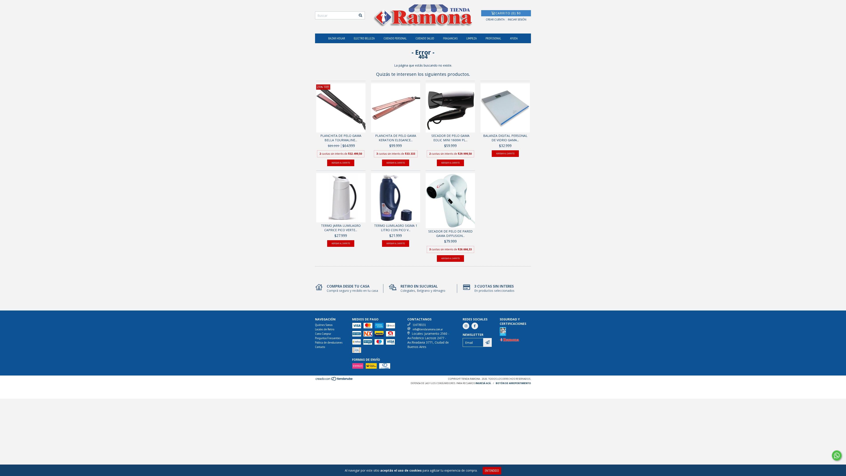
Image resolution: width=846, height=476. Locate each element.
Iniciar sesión (517, 19)
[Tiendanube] (334, 380)
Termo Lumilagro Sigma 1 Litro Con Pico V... (395, 227)
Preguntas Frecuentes (327, 338)
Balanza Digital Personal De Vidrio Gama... (505, 138)
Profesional (493, 38)
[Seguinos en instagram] (466, 326)
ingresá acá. (483, 383)
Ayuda (514, 38)
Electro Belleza (364, 38)
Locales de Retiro (324, 329)
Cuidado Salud (425, 38)
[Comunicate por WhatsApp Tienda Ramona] (837, 455)
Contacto (320, 347)
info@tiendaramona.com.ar (428, 329)
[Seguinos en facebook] (474, 326)
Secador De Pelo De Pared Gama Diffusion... (450, 233)
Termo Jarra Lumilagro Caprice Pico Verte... (341, 227)
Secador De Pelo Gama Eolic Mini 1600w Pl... (450, 138)
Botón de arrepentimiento (513, 383)
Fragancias (450, 38)
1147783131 (419, 325)
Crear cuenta (495, 19)
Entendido (492, 471)
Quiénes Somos (323, 325)
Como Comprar (323, 334)
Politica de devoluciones (328, 342)
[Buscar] (360, 15)
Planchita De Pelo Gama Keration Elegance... (395, 138)
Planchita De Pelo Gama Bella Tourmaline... (340, 138)
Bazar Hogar (336, 38)
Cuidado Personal (395, 38)
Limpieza (471, 38)
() (508, 13)
